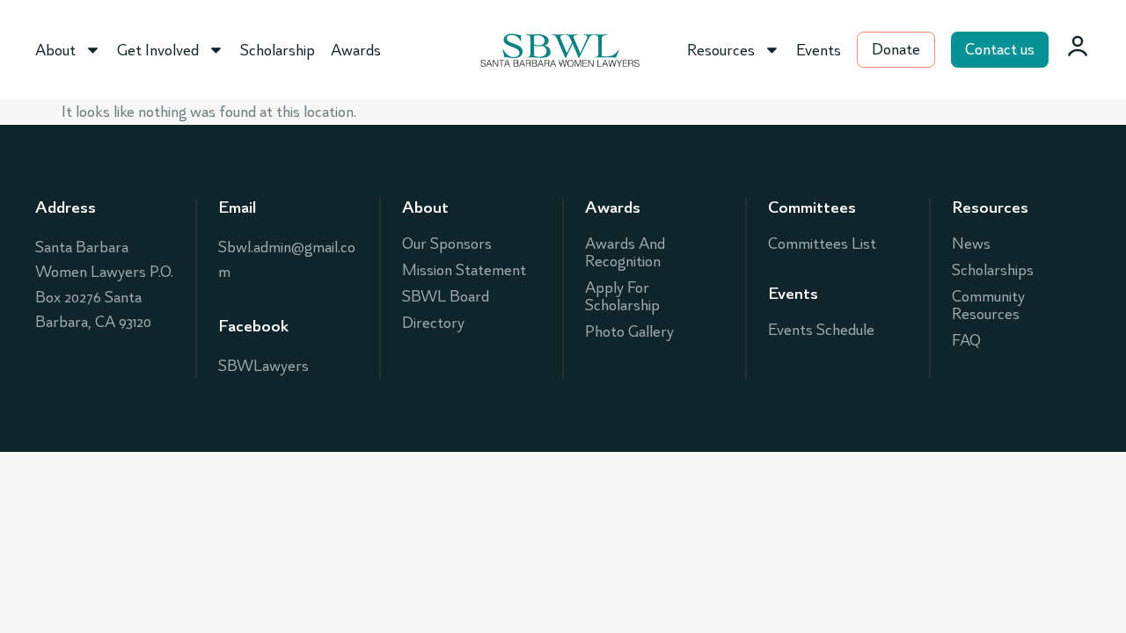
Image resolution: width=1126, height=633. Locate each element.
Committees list (822, 243)
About (55, 50)
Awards (356, 50)
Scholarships (993, 270)
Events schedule (821, 329)
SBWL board (445, 296)
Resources (721, 50)
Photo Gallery (629, 331)
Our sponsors (447, 243)
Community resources (988, 305)
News (971, 243)
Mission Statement (464, 270)
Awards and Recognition (625, 252)
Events (818, 50)
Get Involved (158, 50)
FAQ (966, 340)
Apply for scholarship (622, 296)
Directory (433, 322)
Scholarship (277, 50)
